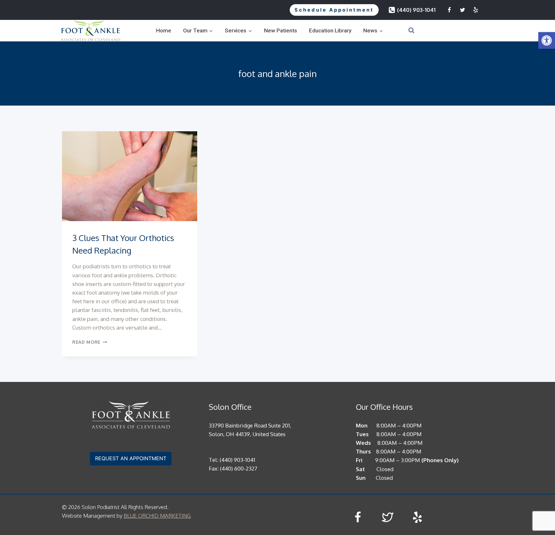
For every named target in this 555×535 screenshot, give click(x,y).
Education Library (330, 30)
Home (163, 30)
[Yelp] (475, 10)
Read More (89, 342)
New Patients (280, 30)
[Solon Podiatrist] (90, 30)
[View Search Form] (403, 30)
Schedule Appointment (334, 10)
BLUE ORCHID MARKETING (157, 515)
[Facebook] (449, 10)
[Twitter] (462, 10)
